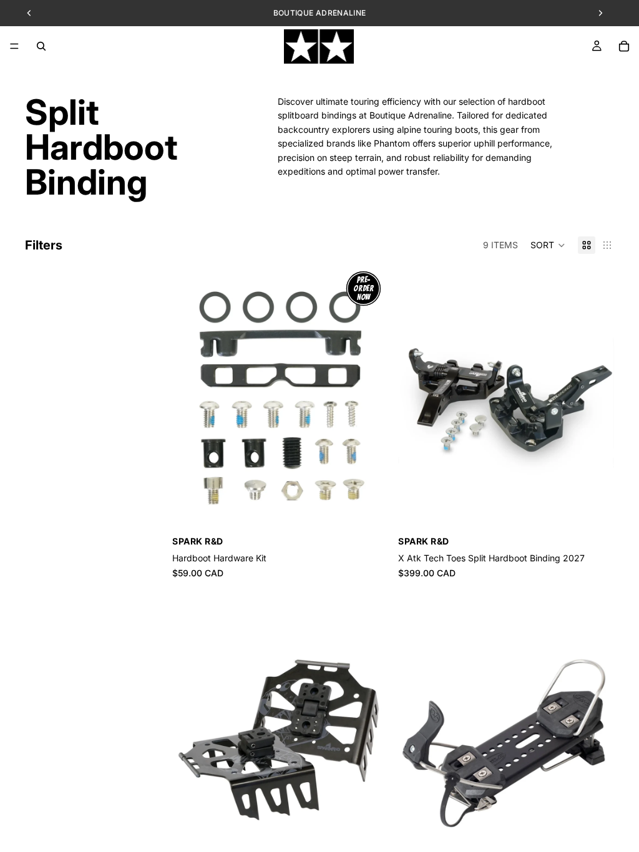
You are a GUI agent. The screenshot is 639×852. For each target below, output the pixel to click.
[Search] (41, 46)
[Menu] (14, 46)
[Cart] (624, 46)
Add (379, 514)
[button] (547, 245)
